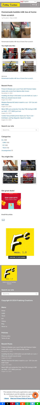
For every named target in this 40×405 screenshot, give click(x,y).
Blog (2, 324)
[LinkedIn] (17, 403)
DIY (4, 145)
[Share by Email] (3, 220)
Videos (3, 321)
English (26, 1)
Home (3, 310)
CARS (4, 142)
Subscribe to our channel (17, 257)
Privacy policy (5, 336)
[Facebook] (2, 403)
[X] (7, 403)
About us (4, 326)
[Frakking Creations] (10, 5)
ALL (2, 140)
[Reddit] (22, 403)
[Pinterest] (12, 403)
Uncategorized (6, 150)
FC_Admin (6, 18)
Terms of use (5, 338)
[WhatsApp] (27, 403)
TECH (4, 148)
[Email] (32, 403)
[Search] (36, 129)
